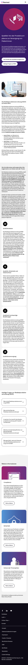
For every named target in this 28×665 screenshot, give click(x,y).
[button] (14, 59)
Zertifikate (4, 648)
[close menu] (25, 2)
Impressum (5, 634)
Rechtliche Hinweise (7, 641)
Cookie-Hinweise (6, 638)
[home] (5, 2)
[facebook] (2, 610)
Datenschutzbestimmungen (9, 631)
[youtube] (11, 610)
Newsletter (5, 651)
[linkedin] (7, 610)
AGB (3, 644)
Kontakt (4, 628)
